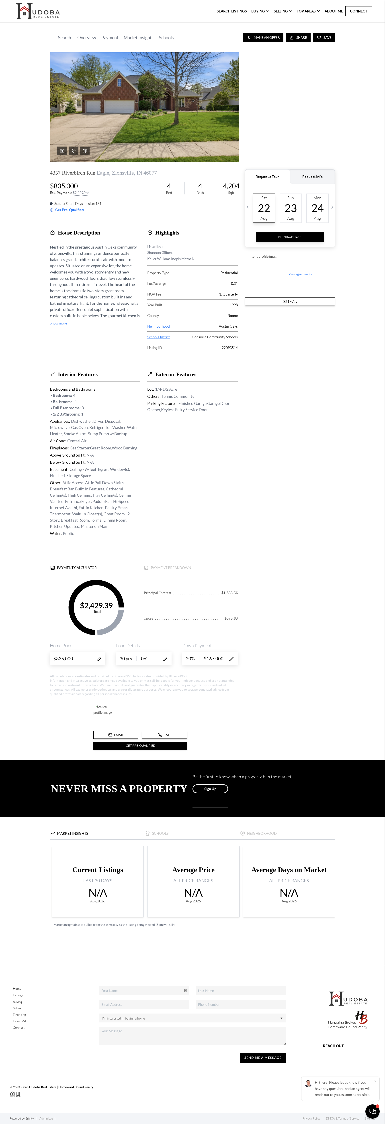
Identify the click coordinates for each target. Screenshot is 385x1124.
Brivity (29, 1118)
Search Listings (232, 11)
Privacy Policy (311, 1118)
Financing (19, 1014)
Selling (281, 11)
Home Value (21, 1021)
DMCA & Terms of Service (342, 1118)
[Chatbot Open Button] (372, 1111)
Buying (258, 11)
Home (17, 988)
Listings (18, 995)
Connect (358, 11)
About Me (334, 11)
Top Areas (306, 11)
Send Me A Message (262, 1057)
